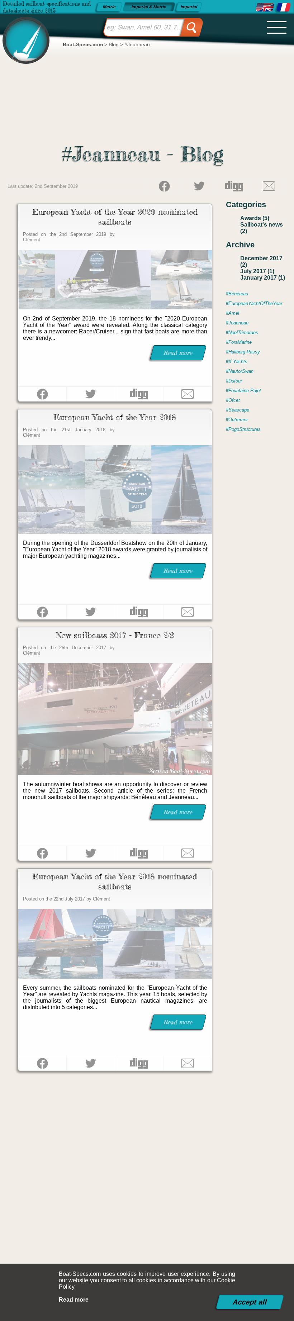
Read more (74, 1300)
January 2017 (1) (262, 278)
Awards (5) (254, 218)
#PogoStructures (243, 429)
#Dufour (234, 381)
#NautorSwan (239, 371)
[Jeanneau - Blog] (265, 7)
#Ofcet (233, 400)
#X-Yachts (236, 361)
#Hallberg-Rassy (243, 352)
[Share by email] (269, 186)
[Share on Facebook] (164, 186)
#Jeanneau (237, 323)
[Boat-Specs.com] (23, 33)
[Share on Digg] (234, 186)
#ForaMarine (239, 342)
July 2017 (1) (257, 271)
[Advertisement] (147, 1162)
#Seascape (237, 410)
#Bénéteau (237, 293)
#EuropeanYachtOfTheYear (254, 303)
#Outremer (237, 419)
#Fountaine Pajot (243, 390)
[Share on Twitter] (199, 186)
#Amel (232, 313)
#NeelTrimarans (242, 332)
